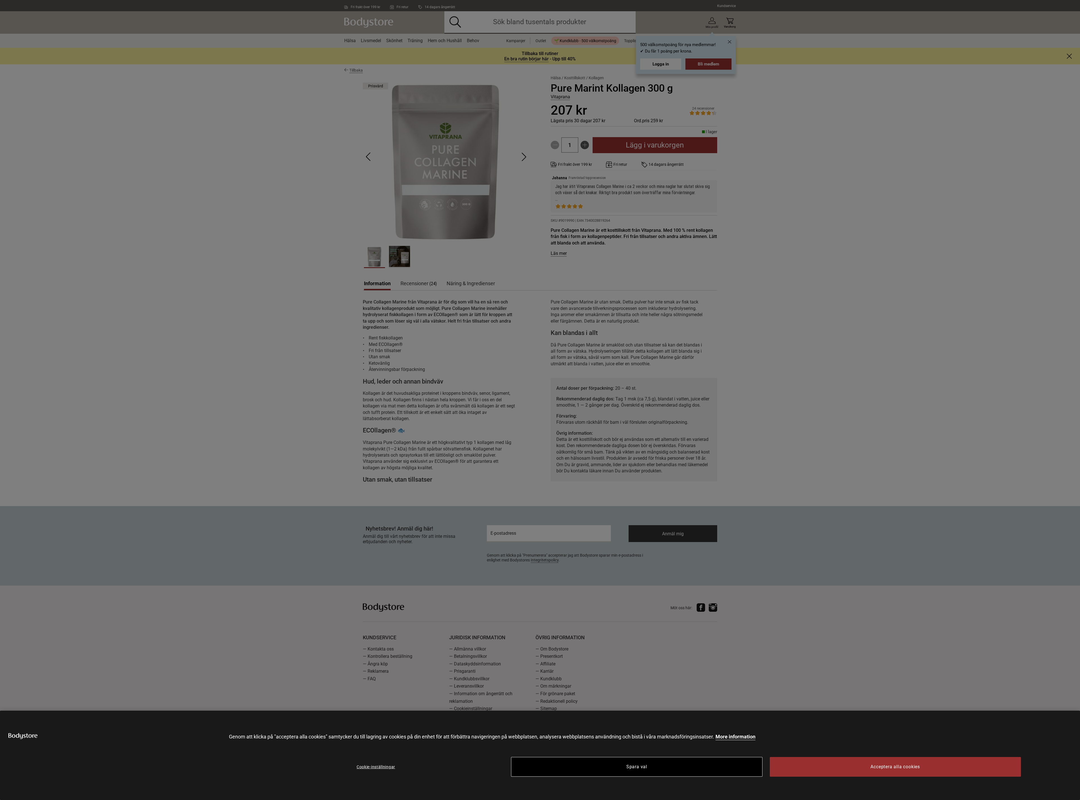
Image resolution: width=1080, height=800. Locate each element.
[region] (540, 755)
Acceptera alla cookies (895, 766)
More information (735, 737)
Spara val (636, 766)
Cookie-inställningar (376, 767)
